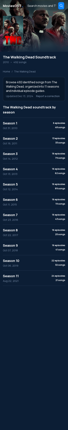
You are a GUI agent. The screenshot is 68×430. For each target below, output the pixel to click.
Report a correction (48, 96)
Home (6, 71)
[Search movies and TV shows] (61, 5)
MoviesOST (13, 5)
